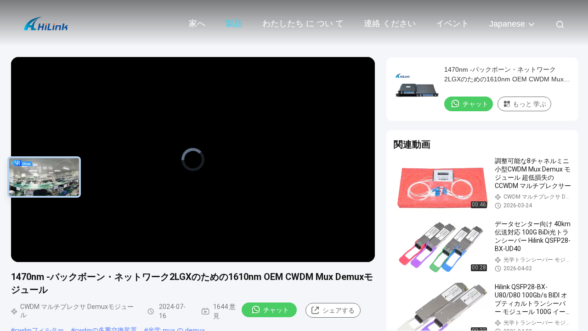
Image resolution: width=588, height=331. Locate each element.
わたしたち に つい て (303, 23)
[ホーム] (46, 23)
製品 (234, 23)
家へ (197, 23)
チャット (276, 310)
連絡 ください (390, 23)
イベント (452, 23)
